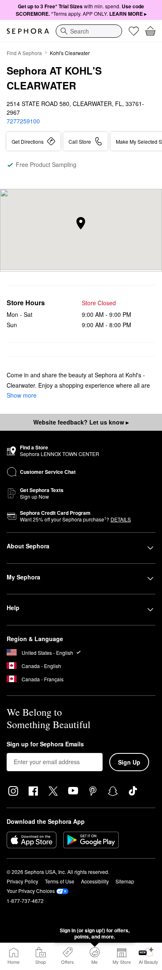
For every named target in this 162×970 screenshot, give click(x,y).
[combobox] (89, 31)
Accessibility (95, 881)
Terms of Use (59, 881)
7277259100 (23, 121)
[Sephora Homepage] (28, 31)
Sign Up (129, 762)
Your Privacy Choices (31, 890)
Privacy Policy (22, 881)
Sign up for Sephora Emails (45, 744)
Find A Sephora (24, 52)
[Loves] (133, 31)
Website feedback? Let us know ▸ (81, 422)
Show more (22, 395)
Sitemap (124, 881)
